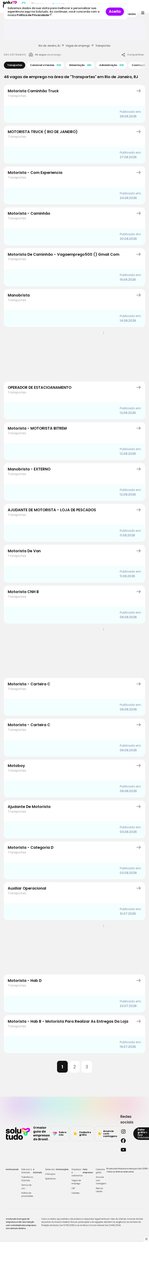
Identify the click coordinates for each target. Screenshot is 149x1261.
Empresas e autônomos (77, 1172)
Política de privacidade (27, 1195)
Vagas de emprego (78, 46)
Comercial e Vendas (45, 65)
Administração (111, 65)
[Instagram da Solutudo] (125, 1131)
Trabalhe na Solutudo (27, 1179)
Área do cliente (99, 1190)
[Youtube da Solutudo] (125, 1149)
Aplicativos (50, 1178)
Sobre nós (50, 1169)
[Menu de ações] (142, 12)
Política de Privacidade (33, 15)
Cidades (76, 1193)
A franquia (50, 1174)
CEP (73, 1188)
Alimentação (80, 65)
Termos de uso (26, 1187)
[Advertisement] (74, 30)
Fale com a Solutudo (26, 1171)
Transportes (102, 46)
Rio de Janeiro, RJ (49, 46)
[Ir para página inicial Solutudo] (18, 1133)
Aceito (115, 11)
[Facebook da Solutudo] (125, 1140)
